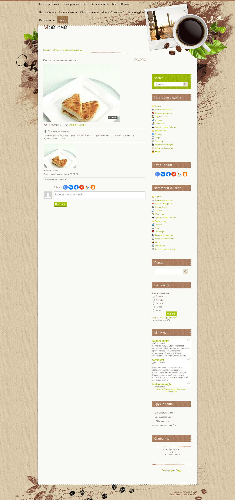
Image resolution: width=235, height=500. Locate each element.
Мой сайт (56, 27)
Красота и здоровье (163, 113)
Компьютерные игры (164, 109)
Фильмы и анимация (164, 144)
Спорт (157, 137)
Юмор (157, 151)
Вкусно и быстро (77, 125)
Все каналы (160, 245)
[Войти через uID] (65, 187)
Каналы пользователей (165, 249)
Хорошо (159, 300)
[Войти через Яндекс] (81, 187)
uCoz (195, 494)
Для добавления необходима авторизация (171, 390)
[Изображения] (60, 156)
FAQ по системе (162, 421)
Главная (47, 50)
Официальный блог (164, 412)
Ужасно (159, 310)
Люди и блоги (161, 116)
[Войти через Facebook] (76, 187)
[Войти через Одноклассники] (92, 187)
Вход (178, 470)
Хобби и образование (72, 50)
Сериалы (159, 134)
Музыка (158, 120)
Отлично (160, 296)
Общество (159, 123)
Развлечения (160, 130)
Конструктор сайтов (179, 494)
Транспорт (159, 141)
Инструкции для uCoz (165, 425)
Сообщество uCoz (163, 416)
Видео (56, 50)
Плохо (159, 307)
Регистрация (168, 470)
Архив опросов (172, 317)
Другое (158, 106)
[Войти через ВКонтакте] (70, 187)
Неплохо (160, 303)
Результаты (157, 317)
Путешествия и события (165, 127)
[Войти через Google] (87, 187)
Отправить (60, 204)
